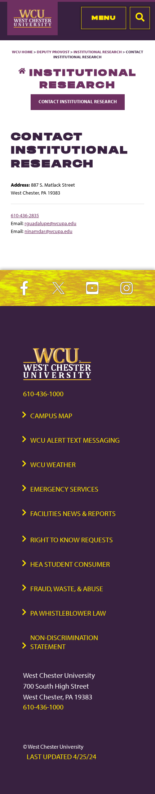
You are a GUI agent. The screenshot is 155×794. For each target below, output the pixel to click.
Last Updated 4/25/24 (61, 756)
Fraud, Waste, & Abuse (66, 588)
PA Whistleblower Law (68, 612)
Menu (104, 18)
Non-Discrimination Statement (64, 642)
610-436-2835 (25, 215)
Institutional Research (98, 51)
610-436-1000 (43, 393)
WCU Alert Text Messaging (75, 439)
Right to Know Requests (71, 539)
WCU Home (22, 51)
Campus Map (51, 415)
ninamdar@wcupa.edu (48, 231)
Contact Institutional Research (78, 101)
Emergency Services (64, 488)
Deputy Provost (53, 51)
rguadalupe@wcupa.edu (50, 223)
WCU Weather (53, 464)
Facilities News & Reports (73, 513)
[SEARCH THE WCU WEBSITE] (140, 18)
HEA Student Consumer (70, 564)
